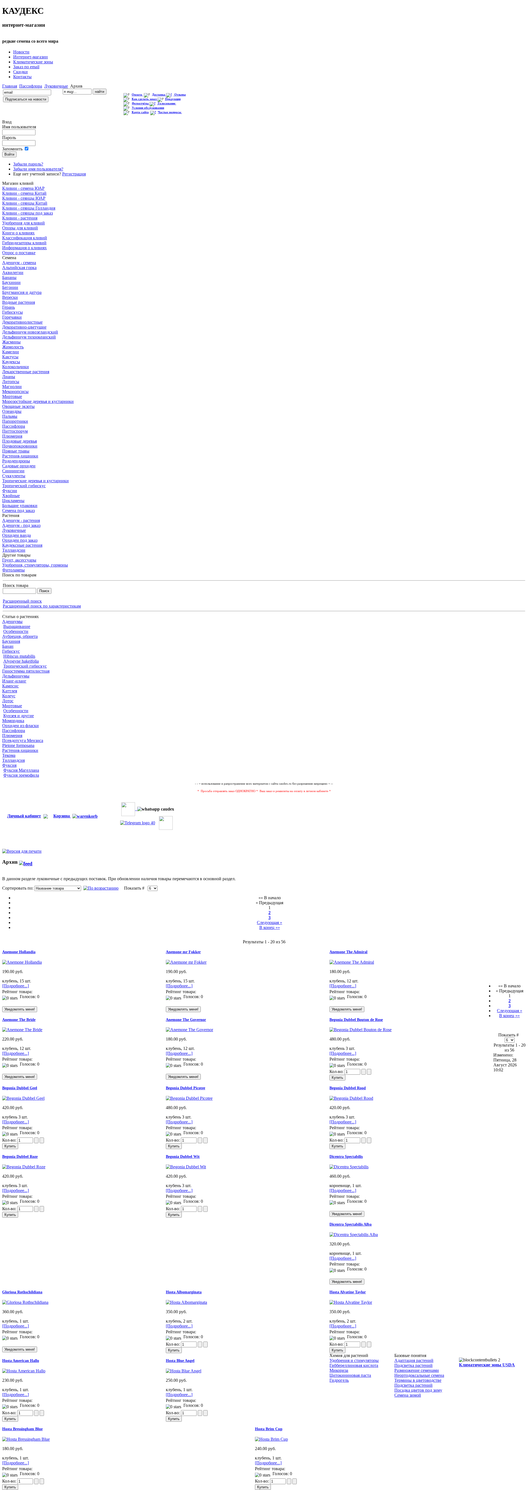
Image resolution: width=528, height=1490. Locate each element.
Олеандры (11, 411)
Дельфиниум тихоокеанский (29, 337)
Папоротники (15, 421)
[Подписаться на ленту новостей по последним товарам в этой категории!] (25, 862)
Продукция (173, 99)
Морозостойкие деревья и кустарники (38, 401)
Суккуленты (13, 475)
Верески (10, 297)
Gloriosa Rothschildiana (22, 1292)
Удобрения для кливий (23, 223)
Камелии (10, 352)
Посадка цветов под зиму (418, 1390)
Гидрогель (339, 1380)
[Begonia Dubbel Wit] (186, 1166)
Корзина (62, 816)
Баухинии (11, 282)
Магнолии (12, 386)
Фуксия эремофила (21, 775)
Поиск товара (15, 585)
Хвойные (11, 495)
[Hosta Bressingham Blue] (26, 1439)
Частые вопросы (170, 112)
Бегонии (10, 287)
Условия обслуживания (148, 107)
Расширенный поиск (22, 601)
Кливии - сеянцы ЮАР (23, 198)
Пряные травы (15, 451)
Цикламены (13, 500)
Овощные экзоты (18, 406)
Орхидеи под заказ (19, 540)
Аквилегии (12, 272)
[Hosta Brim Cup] (271, 1439)
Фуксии (9, 490)
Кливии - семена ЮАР (23, 188)
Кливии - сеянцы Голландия (28, 208)
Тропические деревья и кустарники (35, 480)
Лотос (7, 700)
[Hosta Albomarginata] (186, 1302)
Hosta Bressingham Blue (22, 1429)
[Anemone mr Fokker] (186, 962)
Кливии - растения (19, 218)
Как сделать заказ (145, 99)
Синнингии (13, 470)
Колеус (8, 695)
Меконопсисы (15, 391)
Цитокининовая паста (350, 1375)
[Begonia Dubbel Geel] (23, 1098)
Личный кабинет (24, 816)
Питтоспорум (15, 431)
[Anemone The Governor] (189, 1029)
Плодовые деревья (19, 441)
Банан (7, 646)
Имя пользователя (19, 126)
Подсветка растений (413, 1365)
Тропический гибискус (24, 485)
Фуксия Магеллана (21, 770)
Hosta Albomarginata (184, 1292)
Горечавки (12, 317)
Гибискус (11, 651)
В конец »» (269, 927)
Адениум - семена (19, 262)
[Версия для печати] (22, 849)
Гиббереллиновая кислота (353, 1365)
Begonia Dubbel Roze (20, 1157)
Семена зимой (407, 1395)
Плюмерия (12, 436)
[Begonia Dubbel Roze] (23, 1166)
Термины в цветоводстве (417, 1380)
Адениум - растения (21, 520)
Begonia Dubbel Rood (347, 1088)
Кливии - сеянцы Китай (24, 203)
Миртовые (12, 396)
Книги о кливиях (18, 233)
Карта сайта (140, 112)
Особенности (15, 631)
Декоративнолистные (22, 322)
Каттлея (9, 691)
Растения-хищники (20, 456)
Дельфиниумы (15, 676)
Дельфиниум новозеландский (30, 332)
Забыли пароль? (28, 164)
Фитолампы (13, 570)
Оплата (137, 94)
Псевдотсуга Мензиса (22, 740)
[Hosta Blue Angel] (183, 1371)
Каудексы (11, 361)
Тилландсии (13, 550)
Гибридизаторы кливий (24, 242)
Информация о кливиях (24, 247)
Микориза (338, 1370)
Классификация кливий (24, 237)
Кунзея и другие (18, 715)
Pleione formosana (18, 745)
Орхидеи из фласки (20, 725)
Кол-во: (337, 1071)
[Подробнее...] (15, 986)
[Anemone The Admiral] (351, 962)
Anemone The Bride (18, 1020)
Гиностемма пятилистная (26, 671)
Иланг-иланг (14, 681)
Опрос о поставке (18, 252)
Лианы (8, 376)
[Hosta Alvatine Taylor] (350, 1302)
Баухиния (11, 641)
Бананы (9, 277)
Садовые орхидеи (18, 466)
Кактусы (10, 356)
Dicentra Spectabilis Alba (350, 1224)
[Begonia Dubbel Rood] (351, 1098)
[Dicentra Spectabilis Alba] (353, 1234)
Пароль (9, 137)
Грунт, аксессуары (19, 560)
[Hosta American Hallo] (23, 1371)
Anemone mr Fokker (183, 952)
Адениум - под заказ (21, 525)
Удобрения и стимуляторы (354, 1360)
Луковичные (56, 86)
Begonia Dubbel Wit (183, 1157)
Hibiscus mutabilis (19, 656)
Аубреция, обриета (20, 636)
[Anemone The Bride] (22, 1029)
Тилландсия (13, 760)
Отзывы (180, 94)
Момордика (13, 720)
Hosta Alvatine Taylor (347, 1292)
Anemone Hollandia (18, 952)
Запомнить (12, 149)
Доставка (159, 94)
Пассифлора (30, 86)
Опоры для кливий (20, 228)
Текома (8, 755)
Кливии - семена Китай (24, 193)
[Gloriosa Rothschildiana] (25, 1302)
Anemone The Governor (186, 1020)
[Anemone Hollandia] (22, 962)
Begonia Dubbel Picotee (185, 1088)
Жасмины (11, 342)
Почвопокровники (19, 446)
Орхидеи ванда (16, 535)
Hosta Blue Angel (180, 1361)
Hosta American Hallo (20, 1361)
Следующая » (269, 922)
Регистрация (74, 174)
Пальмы (9, 416)
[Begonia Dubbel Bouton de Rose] (360, 1029)
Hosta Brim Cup (268, 1429)
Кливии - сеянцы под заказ (27, 213)
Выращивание (16, 626)
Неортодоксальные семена (419, 1375)
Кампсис (10, 686)
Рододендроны (16, 461)
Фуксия (9, 765)
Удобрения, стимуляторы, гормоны (35, 565)
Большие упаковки (19, 505)
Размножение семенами (416, 1370)
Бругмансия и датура (22, 292)
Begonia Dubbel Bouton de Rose (356, 1020)
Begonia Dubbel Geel (19, 1088)
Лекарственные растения (25, 371)
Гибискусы (12, 312)
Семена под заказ (18, 510)
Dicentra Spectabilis (346, 1157)
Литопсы (10, 381)
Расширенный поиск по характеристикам (42, 606)
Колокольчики (15, 366)
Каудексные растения (22, 545)
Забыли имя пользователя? (38, 169)
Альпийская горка (19, 267)
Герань (8, 307)
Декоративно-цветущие (24, 327)
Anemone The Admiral (348, 952)
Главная (9, 86)
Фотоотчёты (141, 103)
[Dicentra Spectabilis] (349, 1166)
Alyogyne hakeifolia (21, 661)
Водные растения (18, 302)
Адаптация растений (413, 1360)
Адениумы (12, 621)
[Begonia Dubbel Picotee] (189, 1098)
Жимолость (13, 347)
